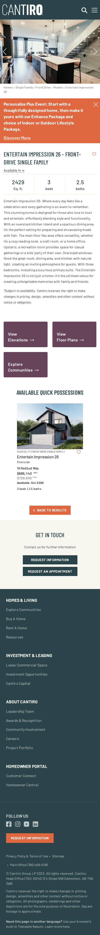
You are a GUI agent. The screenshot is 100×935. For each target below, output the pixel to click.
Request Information (50, 560)
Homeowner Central (22, 785)
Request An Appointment (50, 571)
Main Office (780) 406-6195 (29, 865)
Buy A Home (15, 619)
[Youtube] (26, 824)
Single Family (24, 87)
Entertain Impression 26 (38, 456)
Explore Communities (23, 609)
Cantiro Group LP (23, 873)
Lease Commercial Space (26, 665)
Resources (14, 637)
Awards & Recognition (24, 720)
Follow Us (17, 816)
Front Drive (43, 87)
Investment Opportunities (26, 674)
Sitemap (58, 856)
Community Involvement (25, 729)
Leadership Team (20, 711)
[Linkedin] (35, 824)
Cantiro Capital (18, 683)
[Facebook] (8, 824)
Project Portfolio (19, 747)
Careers (12, 738)
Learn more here (57, 926)
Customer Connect (21, 775)
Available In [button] (13, 170)
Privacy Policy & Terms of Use (27, 856)
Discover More (17, 137)
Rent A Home (16, 628)
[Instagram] (17, 824)
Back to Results (52, 510)
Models (58, 87)
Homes (8, 87)
